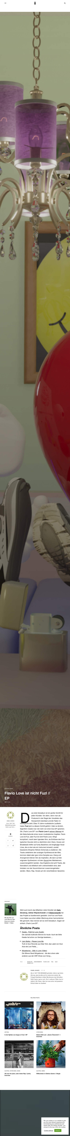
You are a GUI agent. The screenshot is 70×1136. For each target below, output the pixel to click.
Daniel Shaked (10, 820)
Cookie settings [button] (48, 1130)
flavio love (46, 961)
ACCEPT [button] (57, 1130)
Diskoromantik (55, 913)
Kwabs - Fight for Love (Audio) (33, 932)
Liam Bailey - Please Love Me (33, 941)
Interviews (39, 1032)
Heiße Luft (30, 963)
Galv (58, 910)
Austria (7, 788)
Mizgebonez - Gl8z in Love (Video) (34, 950)
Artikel (7, 1032)
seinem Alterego (56, 831)
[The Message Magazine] (35, 3)
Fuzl (52, 961)
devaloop (29, 961)
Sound (46, 860)
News (11, 788)
